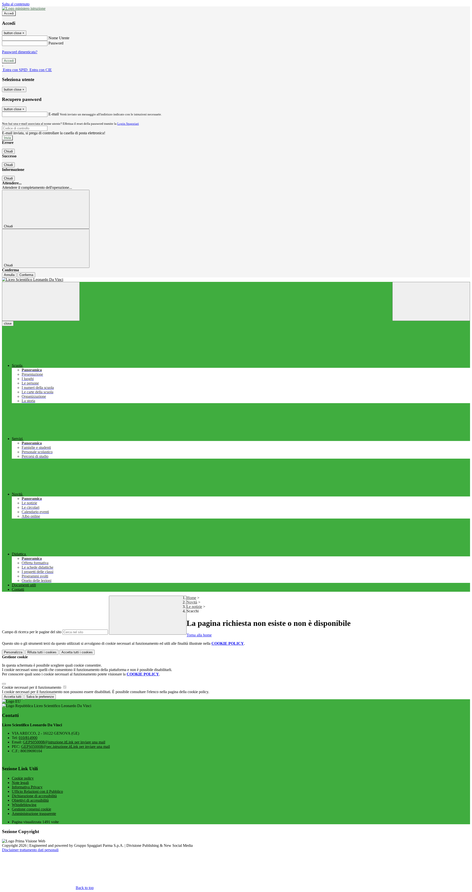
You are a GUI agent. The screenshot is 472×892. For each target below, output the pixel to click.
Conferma (26, 275)
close (8, 323)
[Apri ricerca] (431, 301)
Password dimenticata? (19, 52)
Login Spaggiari (128, 123)
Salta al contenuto (16, 4)
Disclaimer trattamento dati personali (30, 850)
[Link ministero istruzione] (23, 8)
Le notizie (194, 606)
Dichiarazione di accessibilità (34, 796)
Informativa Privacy (27, 787)
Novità (192, 602)
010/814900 (28, 738)
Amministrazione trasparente (34, 813)
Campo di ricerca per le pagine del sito (31, 632)
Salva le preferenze (40, 697)
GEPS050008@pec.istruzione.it (65, 746)
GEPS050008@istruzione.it (64, 742)
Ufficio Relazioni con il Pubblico (37, 791)
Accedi (9, 13)
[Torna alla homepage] (236, 279)
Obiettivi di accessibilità (30, 800)
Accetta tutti (77, 652)
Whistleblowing (24, 805)
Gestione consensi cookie (31, 809)
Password (55, 43)
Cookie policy (23, 778)
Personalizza (13, 652)
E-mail (53, 114)
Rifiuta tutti (42, 652)
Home (191, 598)
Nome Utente (58, 38)
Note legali (20, 783)
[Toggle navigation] (41, 301)
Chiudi (8, 151)
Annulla (9, 275)
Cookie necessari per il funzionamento (32, 687)
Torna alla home (199, 635)
